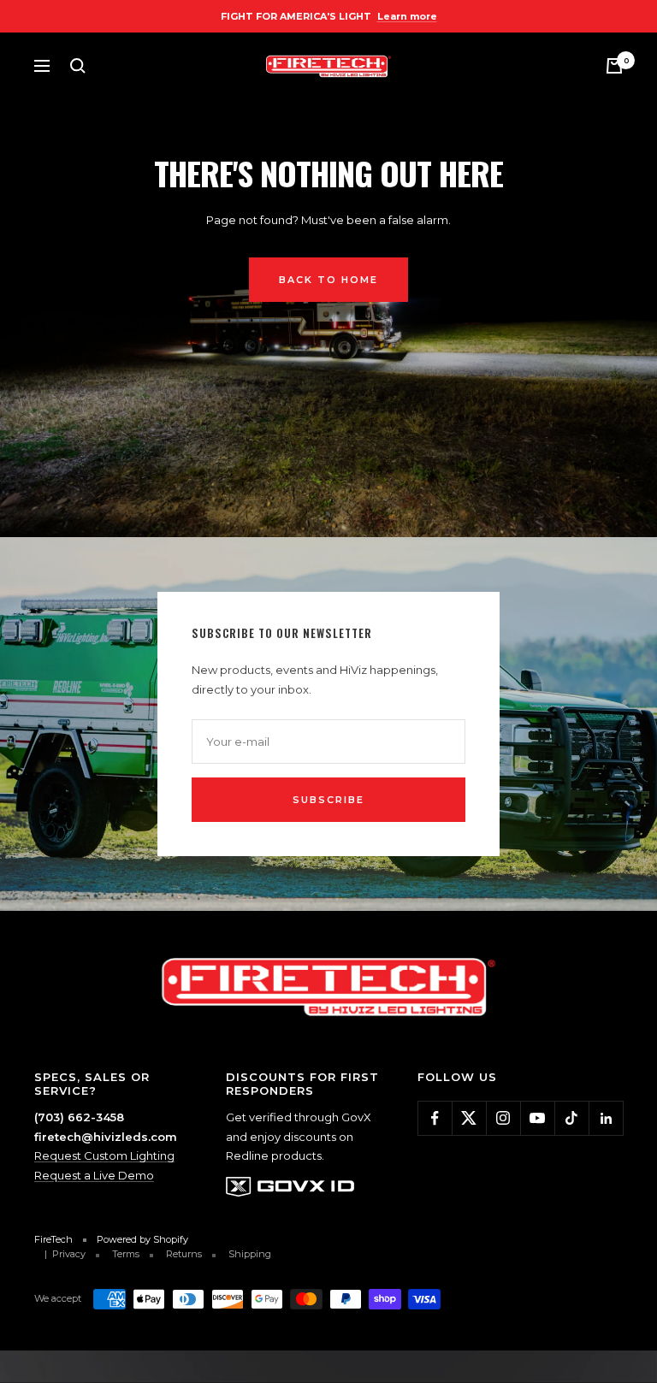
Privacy (69, 1254)
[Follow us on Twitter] (469, 1118)
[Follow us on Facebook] (434, 1118)
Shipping (249, 1254)
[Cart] (614, 66)
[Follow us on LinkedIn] (606, 1118)
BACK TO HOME (328, 280)
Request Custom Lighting (104, 1155)
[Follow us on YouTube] (537, 1118)
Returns (184, 1254)
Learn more (407, 16)
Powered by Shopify (142, 1239)
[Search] (78, 66)
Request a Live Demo (94, 1175)
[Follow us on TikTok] (571, 1118)
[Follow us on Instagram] (503, 1118)
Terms (125, 1254)
